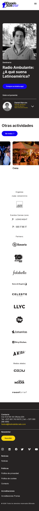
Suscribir (8, 438)
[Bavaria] (19, 244)
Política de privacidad (10, 473)
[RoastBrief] (19, 392)
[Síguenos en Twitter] (22, 449)
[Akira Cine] (19, 353)
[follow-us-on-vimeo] (29, 449)
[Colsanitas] (19, 332)
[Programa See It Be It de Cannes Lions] (19, 227)
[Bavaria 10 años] (19, 258)
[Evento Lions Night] (19, 219)
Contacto (5, 483)
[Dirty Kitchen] (19, 342)
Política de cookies (9, 478)
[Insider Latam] (19, 382)
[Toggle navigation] (35, 3)
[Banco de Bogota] (19, 284)
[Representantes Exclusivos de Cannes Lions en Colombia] (19, 196)
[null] (19, 204)
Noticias (4, 461)
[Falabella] (19, 273)
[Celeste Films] (19, 295)
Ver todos (9, 134)
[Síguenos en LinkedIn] (9, 449)
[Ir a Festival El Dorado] (10, 5)
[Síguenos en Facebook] (16, 449)
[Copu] (19, 371)
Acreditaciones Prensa (10, 496)
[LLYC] (19, 306)
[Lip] (19, 319)
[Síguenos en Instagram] (2, 449)
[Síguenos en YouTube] (36, 449)
